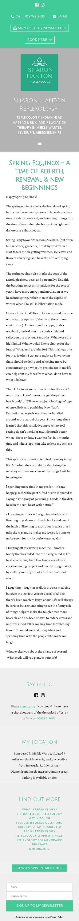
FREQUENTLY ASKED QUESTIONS (39, 823)
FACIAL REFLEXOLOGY (39, 831)
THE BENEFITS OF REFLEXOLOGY (39, 814)
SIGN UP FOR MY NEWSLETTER (39, 827)
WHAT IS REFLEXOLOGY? (39, 809)
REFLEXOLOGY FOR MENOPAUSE (39, 840)
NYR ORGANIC (39, 849)
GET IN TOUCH (39, 818)
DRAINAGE (39, 844)
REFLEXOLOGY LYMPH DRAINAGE (39, 836)
